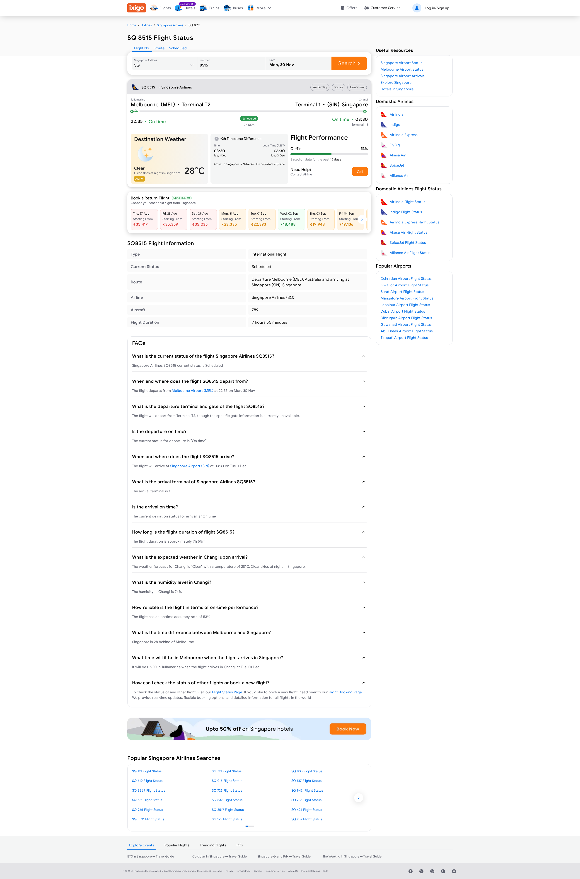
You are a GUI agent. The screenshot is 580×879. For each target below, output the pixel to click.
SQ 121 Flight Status (147, 771)
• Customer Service (275, 871)
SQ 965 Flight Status (147, 810)
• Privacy (229, 871)
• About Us (292, 871)
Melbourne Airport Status (402, 69)
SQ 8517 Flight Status (228, 810)
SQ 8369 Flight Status (148, 790)
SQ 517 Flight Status (306, 781)
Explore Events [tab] (141, 845)
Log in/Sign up (437, 8)
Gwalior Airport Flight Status (405, 285)
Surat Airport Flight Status (402, 292)
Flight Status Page (227, 692)
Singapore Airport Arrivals (403, 76)
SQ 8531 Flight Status (148, 819)
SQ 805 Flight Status (306, 771)
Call (360, 172)
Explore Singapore (396, 82)
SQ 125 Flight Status (227, 819)
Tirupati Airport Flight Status (404, 337)
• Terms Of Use (243, 871)
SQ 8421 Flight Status (307, 790)
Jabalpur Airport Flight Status (405, 305)
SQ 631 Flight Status (147, 800)
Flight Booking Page (345, 692)
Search (347, 63)
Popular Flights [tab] (176, 845)
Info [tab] (240, 845)
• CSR (325, 871)
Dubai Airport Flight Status (403, 311)
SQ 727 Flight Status (306, 800)
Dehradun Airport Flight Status (406, 278)
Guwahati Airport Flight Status (406, 324)
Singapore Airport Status (401, 63)
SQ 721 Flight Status (227, 771)
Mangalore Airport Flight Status (407, 298)
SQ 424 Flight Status (306, 810)
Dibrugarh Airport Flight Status (406, 318)
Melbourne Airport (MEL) (192, 390)
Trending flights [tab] (213, 845)
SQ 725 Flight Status (227, 790)
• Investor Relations (310, 871)
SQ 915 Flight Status (227, 781)
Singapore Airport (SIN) (189, 466)
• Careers (257, 871)
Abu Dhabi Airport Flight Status (407, 331)
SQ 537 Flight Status (227, 800)
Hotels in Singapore (397, 89)
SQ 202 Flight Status (306, 819)
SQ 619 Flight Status (147, 781)
